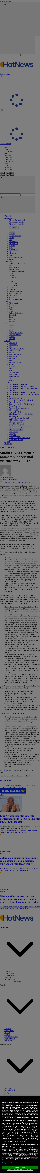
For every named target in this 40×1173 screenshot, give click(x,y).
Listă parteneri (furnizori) (9, 1163)
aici (34, 1131)
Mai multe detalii (20, 1116)
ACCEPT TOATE (20, 1167)
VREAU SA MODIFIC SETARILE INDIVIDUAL (20, 1170)
